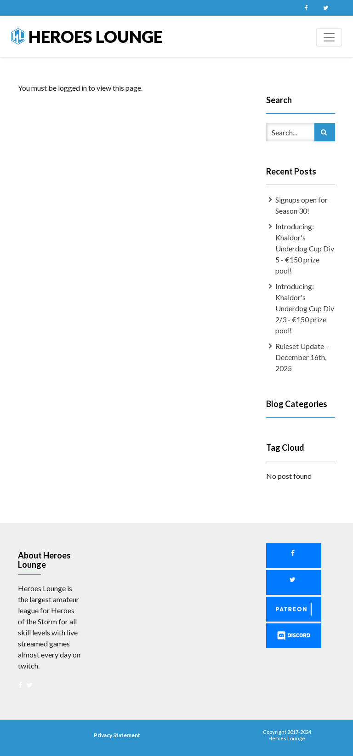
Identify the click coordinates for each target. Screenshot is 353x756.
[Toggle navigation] (329, 37)
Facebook (306, 8)
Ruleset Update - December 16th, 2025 (301, 357)
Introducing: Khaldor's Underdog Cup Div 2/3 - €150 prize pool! (304, 308)
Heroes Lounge (94, 36)
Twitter (325, 8)
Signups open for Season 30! (301, 205)
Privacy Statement (117, 735)
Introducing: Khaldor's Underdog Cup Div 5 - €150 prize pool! (304, 248)
